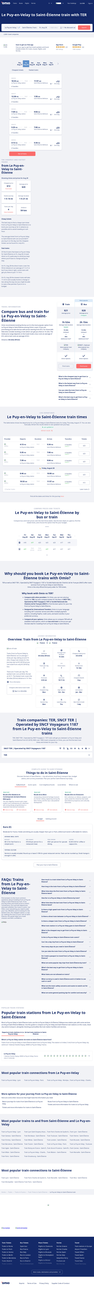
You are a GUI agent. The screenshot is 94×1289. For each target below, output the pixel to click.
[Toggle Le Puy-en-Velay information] (89, 1056)
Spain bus (23, 1246)
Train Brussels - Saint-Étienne (80, 1140)
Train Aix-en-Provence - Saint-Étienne (59, 1148)
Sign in (90, 3)
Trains (15, 3)
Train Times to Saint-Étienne (37, 1192)
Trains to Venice (7, 1252)
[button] (43, 27)
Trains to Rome (7, 1246)
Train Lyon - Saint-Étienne (78, 1132)
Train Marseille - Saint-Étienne (80, 1152)
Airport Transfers (81, 1249)
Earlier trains (10, 489)
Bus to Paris (24, 1258)
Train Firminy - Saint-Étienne (11, 1140)
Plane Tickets (43, 1243)
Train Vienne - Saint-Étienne (79, 1136)
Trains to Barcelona (9, 1258)
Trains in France (20, 1192)
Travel (77, 1243)
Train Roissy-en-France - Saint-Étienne (37, 1148)
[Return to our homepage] (7, 3)
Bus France (24, 1249)
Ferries (33, 3)
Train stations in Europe (83, 1246)
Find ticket (8, 189)
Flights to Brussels (45, 1252)
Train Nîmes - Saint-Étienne (33, 1140)
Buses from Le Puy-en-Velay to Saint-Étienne (63, 1102)
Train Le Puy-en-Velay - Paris (34, 1080)
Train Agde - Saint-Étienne (10, 1148)
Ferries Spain (61, 1252)
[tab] (17, 70)
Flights (27, 3)
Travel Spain (79, 1255)
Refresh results (45, 430)
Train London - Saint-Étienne (57, 1140)
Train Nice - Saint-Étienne (78, 1178)
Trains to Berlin (7, 1255)
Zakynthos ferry (62, 1258)
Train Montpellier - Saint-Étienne (12, 1182)
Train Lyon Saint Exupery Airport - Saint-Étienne (40, 1132)
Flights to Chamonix (45, 1246)
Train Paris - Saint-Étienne (10, 1156)
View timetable (8, 212)
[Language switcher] (60, 3)
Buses (21, 3)
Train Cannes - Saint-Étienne (79, 1148)
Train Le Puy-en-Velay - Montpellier (59, 1080)
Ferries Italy (61, 1255)
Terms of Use (31, 1283)
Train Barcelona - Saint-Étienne (12, 1144)
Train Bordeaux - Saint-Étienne (34, 1136)
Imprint (21, 1283)
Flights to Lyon (43, 1249)
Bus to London (25, 1255)
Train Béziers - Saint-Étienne (56, 1152)
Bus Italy (23, 1252)
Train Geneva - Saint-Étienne (11, 1136)
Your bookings (71, 3)
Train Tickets (6, 1243)
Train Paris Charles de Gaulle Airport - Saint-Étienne (65, 1132)
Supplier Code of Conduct (60, 1283)
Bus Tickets (24, 1243)
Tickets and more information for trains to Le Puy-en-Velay (68, 1104)
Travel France (79, 1258)
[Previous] (19, 536)
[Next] (58, 64)
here (62, 496)
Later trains (84, 489)
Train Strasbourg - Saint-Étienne (35, 1156)
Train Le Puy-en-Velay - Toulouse (81, 1144)
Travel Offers (79, 1252)
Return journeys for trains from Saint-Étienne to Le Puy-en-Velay (22, 1103)
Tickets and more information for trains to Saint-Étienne (21, 1107)
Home (3, 1192)
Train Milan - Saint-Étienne (10, 1152)
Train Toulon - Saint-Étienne (33, 1144)
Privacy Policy (44, 1283)
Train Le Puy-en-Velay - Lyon (11, 1080)
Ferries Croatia (62, 1249)
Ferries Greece (62, 1246)
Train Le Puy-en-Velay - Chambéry (81, 1080)
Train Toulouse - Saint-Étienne (57, 1136)
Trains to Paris (7, 1249)
